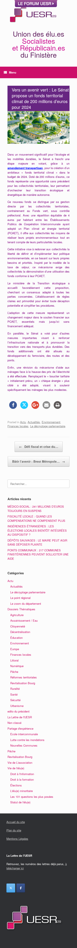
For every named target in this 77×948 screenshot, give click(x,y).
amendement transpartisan (25, 168)
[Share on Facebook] (13, 407)
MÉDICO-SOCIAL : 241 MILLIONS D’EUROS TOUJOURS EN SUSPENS (35, 508)
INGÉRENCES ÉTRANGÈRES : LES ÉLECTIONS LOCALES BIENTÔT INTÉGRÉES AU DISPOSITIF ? (37, 530)
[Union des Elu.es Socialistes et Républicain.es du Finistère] (32, 12)
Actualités (34, 422)
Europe (14, 649)
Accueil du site (15, 822)
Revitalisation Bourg (22, 683)
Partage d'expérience (20, 728)
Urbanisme (17, 706)
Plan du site (13, 830)
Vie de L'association (19, 762)
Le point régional (20, 598)
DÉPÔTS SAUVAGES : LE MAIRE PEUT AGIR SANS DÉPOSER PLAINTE (37, 542)
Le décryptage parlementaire (47, 426)
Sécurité (15, 700)
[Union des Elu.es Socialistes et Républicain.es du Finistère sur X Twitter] (10, 888)
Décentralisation (20, 632)
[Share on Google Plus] (35, 407)
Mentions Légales (17, 839)
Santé (14, 694)
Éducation (16, 638)
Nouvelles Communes (23, 745)
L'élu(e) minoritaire (21, 791)
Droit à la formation (22, 779)
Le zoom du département (25, 604)
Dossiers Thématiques (21, 609)
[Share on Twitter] (24, 407)
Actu (23, 422)
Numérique (17, 666)
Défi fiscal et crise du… (38, 446)
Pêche (14, 672)
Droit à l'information (22, 774)
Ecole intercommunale (24, 734)
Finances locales (17, 426)
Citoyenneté (17, 626)
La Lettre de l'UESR (19, 717)
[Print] (57, 407)
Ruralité (15, 689)
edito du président (18, 711)
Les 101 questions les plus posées (31, 797)
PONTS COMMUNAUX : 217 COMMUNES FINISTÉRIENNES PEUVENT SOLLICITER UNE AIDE (38, 554)
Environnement (51, 422)
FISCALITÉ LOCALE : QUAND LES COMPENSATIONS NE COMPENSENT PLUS (36, 518)
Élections (16, 785)
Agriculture (17, 615)
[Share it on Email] (46, 407)
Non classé (14, 723)
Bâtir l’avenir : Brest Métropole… (38, 461)
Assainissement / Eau (24, 620)
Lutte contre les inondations (27, 740)
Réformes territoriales (23, 677)
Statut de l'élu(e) (20, 802)
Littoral (14, 660)
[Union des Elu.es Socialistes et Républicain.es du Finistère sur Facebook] (20, 888)
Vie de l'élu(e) (15, 768)
